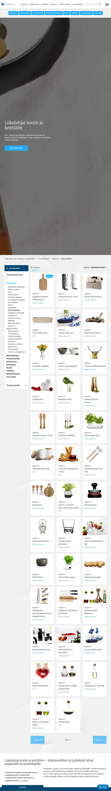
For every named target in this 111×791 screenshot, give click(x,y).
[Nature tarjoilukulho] (68, 358)
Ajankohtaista (86, 13)
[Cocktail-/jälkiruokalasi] (94, 358)
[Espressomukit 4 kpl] (68, 290)
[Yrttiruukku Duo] (94, 428)
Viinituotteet (13, 349)
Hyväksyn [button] (22, 787)
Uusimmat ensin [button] (98, 267)
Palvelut (44, 4)
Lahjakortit (12, 315)
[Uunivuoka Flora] (42, 325)
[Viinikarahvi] (68, 715)
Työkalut (11, 341)
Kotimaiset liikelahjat (54, 13)
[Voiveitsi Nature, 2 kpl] (42, 428)
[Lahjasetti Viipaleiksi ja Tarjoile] (68, 605)
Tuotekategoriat (43, 259)
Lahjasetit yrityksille (16, 313)
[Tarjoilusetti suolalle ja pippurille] (68, 679)
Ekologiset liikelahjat (16, 287)
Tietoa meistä (64, 4)
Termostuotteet (14, 336)
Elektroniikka (13, 289)
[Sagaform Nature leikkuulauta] (42, 290)
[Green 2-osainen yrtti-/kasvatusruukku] (68, 498)
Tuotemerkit (34, 4)
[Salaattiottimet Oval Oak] (94, 462)
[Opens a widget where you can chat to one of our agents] (103, 787)
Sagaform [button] (35, 270)
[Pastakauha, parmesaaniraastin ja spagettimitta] (42, 605)
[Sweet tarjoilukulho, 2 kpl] (94, 535)
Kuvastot (53, 4)
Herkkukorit (13, 294)
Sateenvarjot (13, 331)
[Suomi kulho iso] (68, 325)
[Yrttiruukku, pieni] (68, 569)
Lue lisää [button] (24, 781)
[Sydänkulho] (42, 393)
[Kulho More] (42, 569)
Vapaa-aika (12, 346)
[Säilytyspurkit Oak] (42, 462)
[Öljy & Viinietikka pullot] (42, 715)
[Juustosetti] (42, 498)
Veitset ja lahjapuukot (17, 352)
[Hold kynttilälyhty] (68, 428)
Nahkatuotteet (14, 323)
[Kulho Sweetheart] (42, 679)
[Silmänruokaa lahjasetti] (94, 605)
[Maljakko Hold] (68, 393)
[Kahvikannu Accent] (42, 643)
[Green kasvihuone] (42, 535)
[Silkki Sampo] (7, 4)
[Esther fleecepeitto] (94, 290)
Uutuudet (97, 13)
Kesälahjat (12, 307)
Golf (9, 292)
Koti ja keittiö (14, 310)
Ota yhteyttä (77, 4)
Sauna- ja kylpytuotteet (11, 327)
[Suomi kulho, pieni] (94, 643)
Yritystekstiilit (38, 13)
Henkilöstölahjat (14, 297)
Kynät (66, 13)
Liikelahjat (13, 13)
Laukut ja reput (14, 318)
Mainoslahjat (25, 13)
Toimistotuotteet (15, 339)
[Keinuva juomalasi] (94, 569)
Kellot (10, 305)
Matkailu (11, 320)
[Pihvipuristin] (94, 498)
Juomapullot (13, 302)
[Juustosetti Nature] (94, 325)
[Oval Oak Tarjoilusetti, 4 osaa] (68, 462)
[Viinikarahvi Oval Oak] (94, 679)
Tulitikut (75, 13)
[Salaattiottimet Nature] (94, 393)
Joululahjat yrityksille (16, 300)
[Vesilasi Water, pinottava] (68, 535)
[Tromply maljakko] (42, 358)
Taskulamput (13, 333)
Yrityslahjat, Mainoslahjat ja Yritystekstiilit (20, 259)
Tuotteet (23, 4)
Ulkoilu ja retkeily (15, 344)
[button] (16, 276)
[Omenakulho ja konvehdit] (68, 643)
